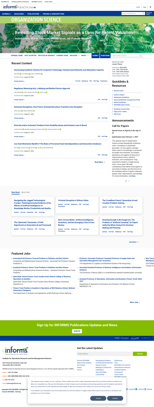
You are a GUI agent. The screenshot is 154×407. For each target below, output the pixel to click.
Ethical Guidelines (120, 102)
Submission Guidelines (121, 97)
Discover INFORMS (83, 372)
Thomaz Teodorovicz (53, 129)
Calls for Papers (119, 95)
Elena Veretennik (36, 74)
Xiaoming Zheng (48, 147)
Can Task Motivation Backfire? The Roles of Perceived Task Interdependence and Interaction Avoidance (57, 144)
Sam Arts (16, 74)
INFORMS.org (5, 2)
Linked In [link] (141, 401)
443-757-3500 (13, 384)
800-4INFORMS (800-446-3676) (18, 388)
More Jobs (134, 314)
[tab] (126, 193)
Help (144, 7)
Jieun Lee (42, 92)
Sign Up (77, 343)
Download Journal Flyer (122, 109)
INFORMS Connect (37, 2)
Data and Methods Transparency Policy (127, 100)
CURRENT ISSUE (62, 55)
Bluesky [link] (149, 401)
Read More (99, 162)
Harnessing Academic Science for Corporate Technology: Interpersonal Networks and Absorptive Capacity (59, 70)
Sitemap (18, 403)
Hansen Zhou (24, 147)
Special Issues (119, 90)
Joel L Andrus (28, 92)
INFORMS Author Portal (122, 105)
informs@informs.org (14, 395)
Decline (115, 398)
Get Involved (81, 377)
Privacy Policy (106, 386)
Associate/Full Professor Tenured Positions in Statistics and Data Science (41, 270)
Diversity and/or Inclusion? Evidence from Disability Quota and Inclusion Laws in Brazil (50, 125)
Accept (98, 398)
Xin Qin (33, 147)
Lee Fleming (25, 74)
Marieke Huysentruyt (31, 129)
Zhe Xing (34, 92)
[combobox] (132, 13)
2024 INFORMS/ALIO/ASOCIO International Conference (122, 377)
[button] (7, 14)
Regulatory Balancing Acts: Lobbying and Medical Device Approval (42, 88)
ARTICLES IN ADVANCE (46, 55)
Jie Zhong (40, 147)
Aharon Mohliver (28, 111)
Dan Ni (16, 147)
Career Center (48, 2)
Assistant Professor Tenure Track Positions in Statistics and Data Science (41, 279)
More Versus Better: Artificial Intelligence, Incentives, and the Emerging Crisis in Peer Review (76, 234)
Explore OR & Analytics (84, 374)
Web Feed (117, 114)
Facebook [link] (132, 401)
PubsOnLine (118, 372)
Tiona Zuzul (17, 111)
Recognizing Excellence (103, 372)
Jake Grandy (17, 92)
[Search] (143, 13)
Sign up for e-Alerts (120, 111)
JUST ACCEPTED (30, 55)
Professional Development (104, 374)
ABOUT (83, 55)
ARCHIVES (73, 55)
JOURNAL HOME (17, 55)
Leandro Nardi (18, 129)
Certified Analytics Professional (20, 2)
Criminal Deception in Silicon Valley (73, 212)
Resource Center (101, 377)
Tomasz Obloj (41, 129)
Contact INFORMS (8, 403)
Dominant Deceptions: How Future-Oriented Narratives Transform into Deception (48, 107)
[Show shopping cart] (150, 7)
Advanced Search (149, 13)
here (131, 188)
